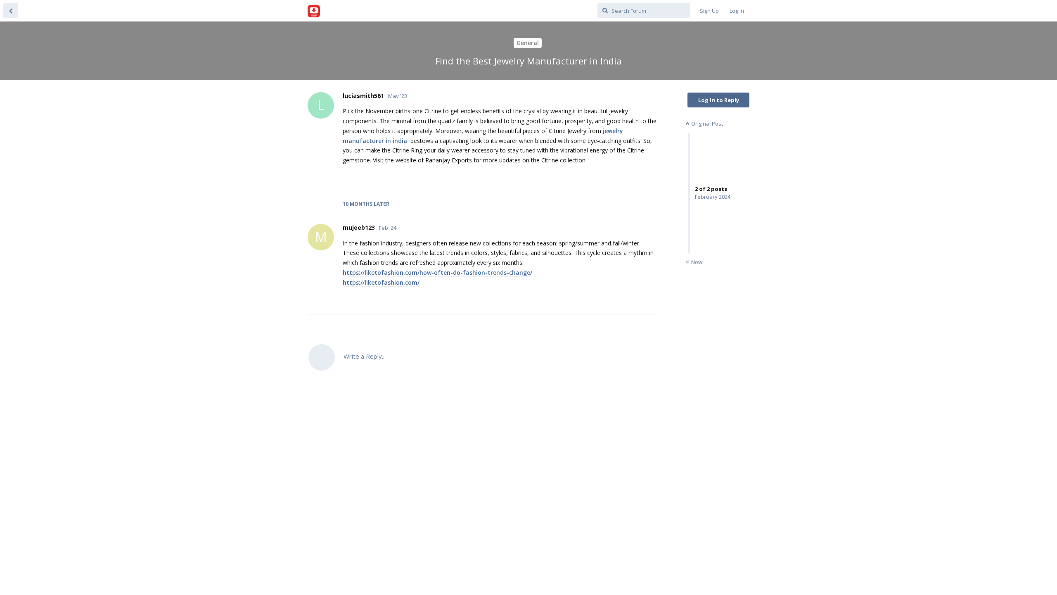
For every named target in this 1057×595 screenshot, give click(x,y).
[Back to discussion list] (10, 10)
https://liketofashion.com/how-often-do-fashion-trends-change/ (437, 272)
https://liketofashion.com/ (381, 282)
